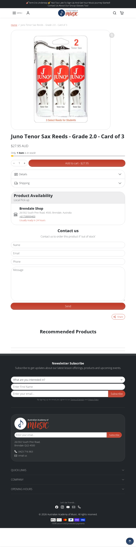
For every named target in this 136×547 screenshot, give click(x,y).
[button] (17, 13)
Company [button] (17, 479)
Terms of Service (77, 399)
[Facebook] (57, 507)
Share (120, 316)
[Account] (28, 13)
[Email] (73, 507)
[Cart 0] (122, 13)
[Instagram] (62, 507)
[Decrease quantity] (14, 163)
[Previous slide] (15, 337)
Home (14, 24)
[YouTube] (68, 507)
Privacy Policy (93, 399)
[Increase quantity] (25, 163)
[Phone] (79, 507)
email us (22, 455)
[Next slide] (121, 337)
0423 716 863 (25, 451)
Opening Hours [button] (21, 489)
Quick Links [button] (18, 470)
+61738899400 (27, 216)
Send (68, 306)
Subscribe (117, 394)
